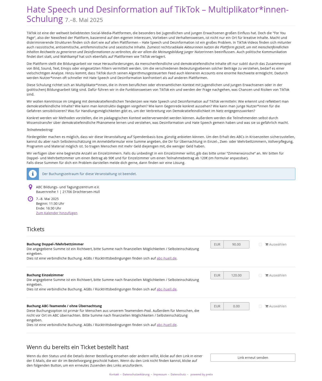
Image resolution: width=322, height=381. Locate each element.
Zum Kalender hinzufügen (57, 213)
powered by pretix (201, 374)
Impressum (160, 374)
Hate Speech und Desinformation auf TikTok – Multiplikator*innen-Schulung (158, 14)
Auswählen (277, 244)
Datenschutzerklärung (136, 374)
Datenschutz (178, 374)
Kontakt (114, 374)
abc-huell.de (167, 258)
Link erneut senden (253, 357)
